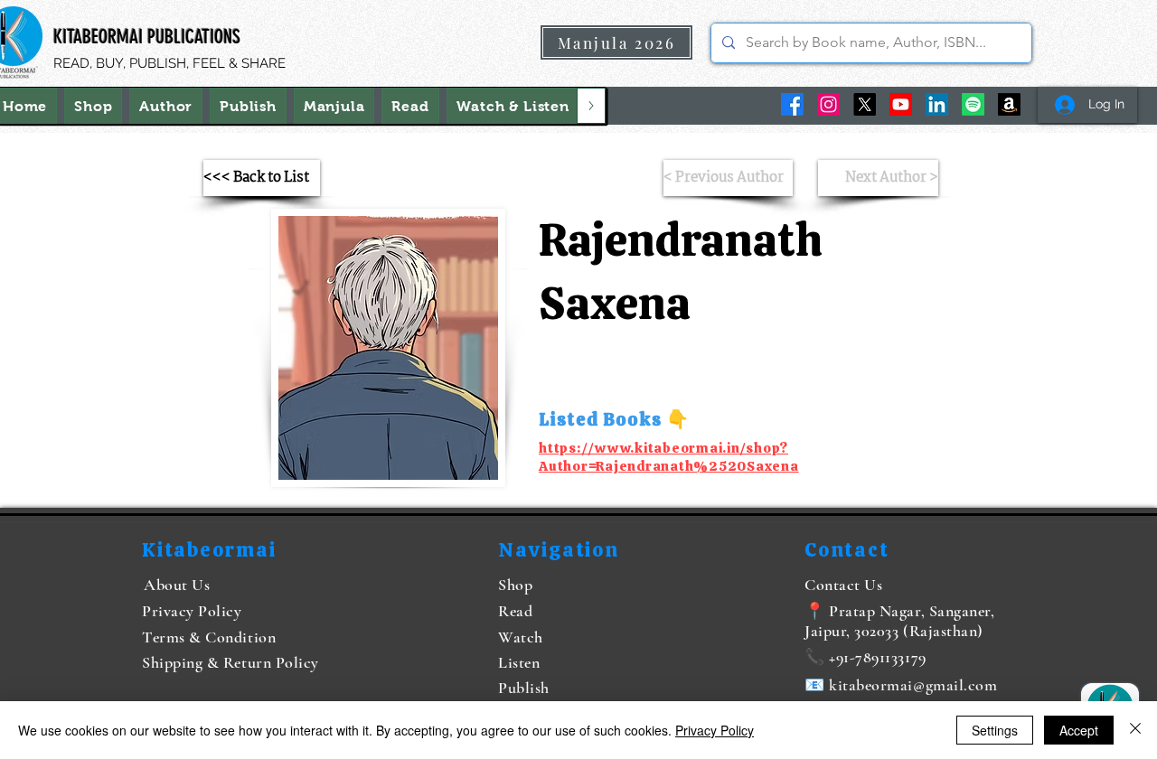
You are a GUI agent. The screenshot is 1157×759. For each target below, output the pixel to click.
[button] (513, 106)
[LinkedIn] (937, 104)
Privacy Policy (714, 730)
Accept (1078, 730)
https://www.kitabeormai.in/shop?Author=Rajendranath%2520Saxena (669, 457)
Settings (995, 730)
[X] (864, 104)
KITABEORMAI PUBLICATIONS (146, 36)
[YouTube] (900, 104)
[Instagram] (828, 104)
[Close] (1135, 730)
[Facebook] (792, 104)
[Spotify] (973, 104)
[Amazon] (1009, 104)
